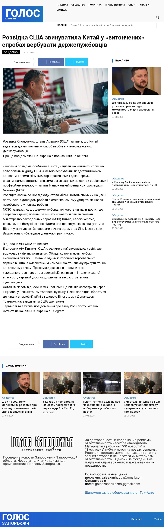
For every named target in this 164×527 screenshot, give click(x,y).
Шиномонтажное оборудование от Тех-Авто (119, 493)
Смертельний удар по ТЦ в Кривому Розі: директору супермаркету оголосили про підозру (136, 222)
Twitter (158, 519)
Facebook (137, 519)
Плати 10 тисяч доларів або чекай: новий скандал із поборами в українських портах (136, 202)
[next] (159, 25)
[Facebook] (127, 519)
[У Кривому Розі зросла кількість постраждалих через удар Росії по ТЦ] (62, 382)
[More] (93, 62)
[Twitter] (150, 519)
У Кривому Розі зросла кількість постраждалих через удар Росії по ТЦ (134, 183)
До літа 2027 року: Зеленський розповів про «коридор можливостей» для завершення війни (133, 107)
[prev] (152, 25)
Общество (11, 52)
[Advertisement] (136, 145)
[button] (157, 17)
